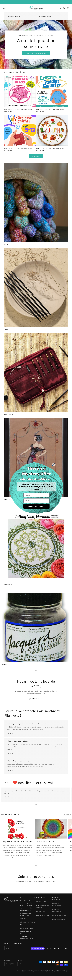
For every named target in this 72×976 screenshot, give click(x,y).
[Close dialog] (53, 464)
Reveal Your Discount (36, 506)
